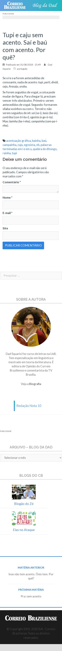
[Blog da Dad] (46, 5)
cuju (20, 145)
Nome (7, 197)
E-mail (7, 213)
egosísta (29, 145)
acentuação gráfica (18, 140)
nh (37, 145)
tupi (14, 153)
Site (5, 228)
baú (44, 140)
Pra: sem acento (31, 596)
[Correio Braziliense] (16, 5)
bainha (36, 140)
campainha (9, 145)
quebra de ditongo (45, 149)
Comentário (12, 182)
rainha (7, 153)
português (22, 68)
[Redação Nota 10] (31, 405)
